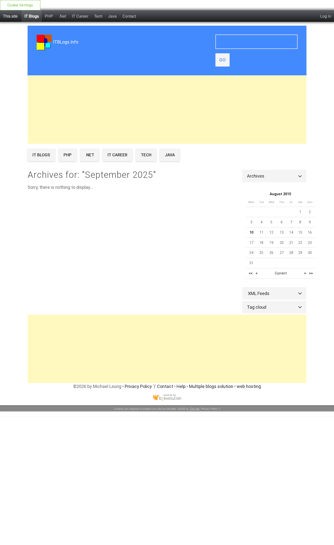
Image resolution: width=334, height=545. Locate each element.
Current (281, 273)
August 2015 (280, 194)
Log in (325, 16)
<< (251, 273)
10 (251, 232)
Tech (98, 16)
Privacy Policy (138, 386)
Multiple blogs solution (211, 386)
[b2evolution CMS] (167, 397)
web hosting (249, 386)
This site (10, 16)
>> (311, 273)
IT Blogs (31, 16)
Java (112, 16)
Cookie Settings (20, 5)
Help (181, 386)
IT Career (80, 16)
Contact (129, 16)
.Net (62, 16)
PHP (49, 16)
